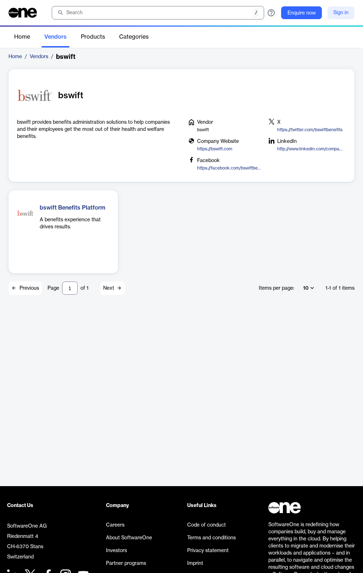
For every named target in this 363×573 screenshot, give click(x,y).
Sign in (340, 12)
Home (22, 37)
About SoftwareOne (129, 537)
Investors (116, 550)
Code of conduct (206, 525)
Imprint (195, 563)
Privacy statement (208, 550)
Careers (115, 525)
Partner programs (126, 563)
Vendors (55, 37)
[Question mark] (271, 13)
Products (93, 37)
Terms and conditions (211, 537)
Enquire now (301, 13)
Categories (134, 37)
